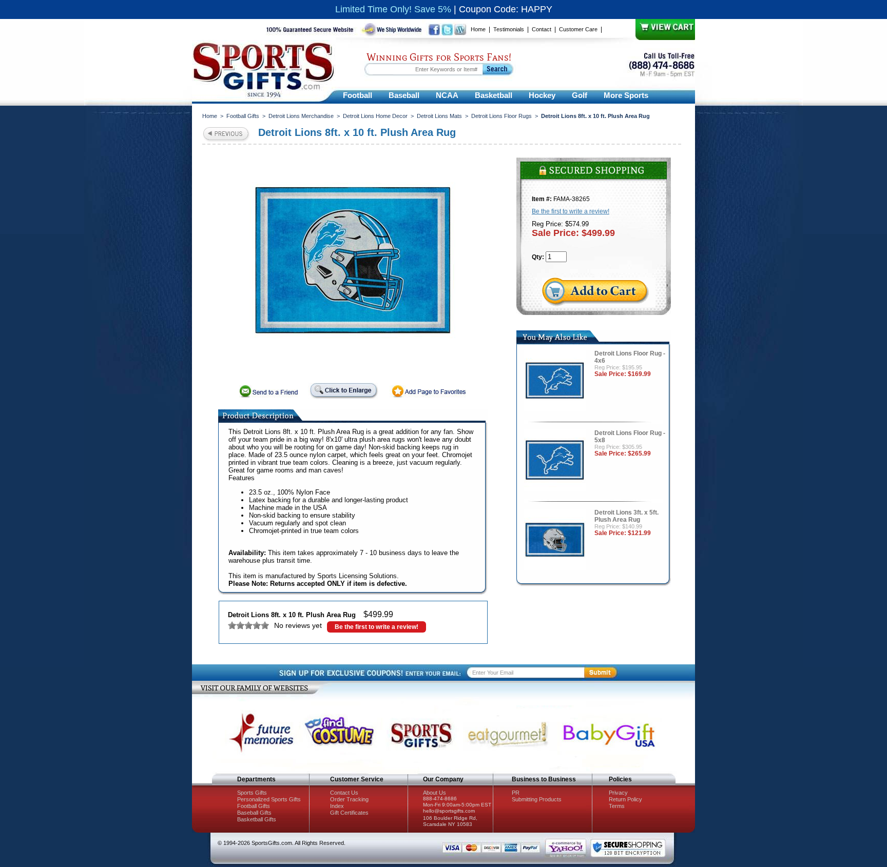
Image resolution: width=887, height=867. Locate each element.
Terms (617, 806)
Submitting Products (537, 799)
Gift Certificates (349, 813)
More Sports (626, 95)
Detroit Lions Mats (439, 116)
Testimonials (508, 29)
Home (478, 29)
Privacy (618, 793)
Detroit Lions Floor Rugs (501, 116)
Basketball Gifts (256, 819)
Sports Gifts (252, 793)
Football (357, 95)
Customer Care (578, 29)
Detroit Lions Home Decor (375, 116)
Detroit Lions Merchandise (301, 116)
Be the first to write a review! (376, 626)
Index (337, 806)
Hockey (542, 95)
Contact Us (344, 793)
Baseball (404, 95)
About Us (434, 793)
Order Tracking (349, 799)
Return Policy (625, 799)
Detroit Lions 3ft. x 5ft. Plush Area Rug (626, 516)
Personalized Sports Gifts (269, 799)
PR (515, 793)
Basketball (493, 95)
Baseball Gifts (254, 813)
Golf (579, 95)
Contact (541, 29)
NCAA (447, 95)
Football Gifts (242, 116)
